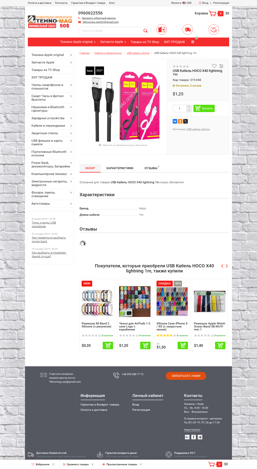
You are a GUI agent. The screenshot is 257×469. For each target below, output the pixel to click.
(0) (99, 335)
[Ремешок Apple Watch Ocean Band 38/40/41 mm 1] (209, 301)
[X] (185, 121)
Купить (207, 108)
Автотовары (40, 203)
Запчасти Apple (111, 42)
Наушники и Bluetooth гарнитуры (47, 108)
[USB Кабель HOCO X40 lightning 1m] (123, 104)
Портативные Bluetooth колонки (48, 153)
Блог (112, 2)
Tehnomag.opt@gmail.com (65, 381)
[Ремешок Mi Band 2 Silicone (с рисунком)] (97, 301)
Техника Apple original (76, 42)
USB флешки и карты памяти (47, 142)
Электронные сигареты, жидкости (49, 183)
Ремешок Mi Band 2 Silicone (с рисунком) (96, 325)
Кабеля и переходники (48, 125)
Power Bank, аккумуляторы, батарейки (50, 164)
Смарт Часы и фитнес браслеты (47, 97)
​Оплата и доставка (39, 2)
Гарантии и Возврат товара (88, 2)
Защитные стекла (44, 133)
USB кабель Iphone (138, 52)
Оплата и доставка (94, 410)
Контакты (61, 2)
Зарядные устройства (47, 118)
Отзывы (151, 167)
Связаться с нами (186, 376)
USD (181, 2)
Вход (205, 2)
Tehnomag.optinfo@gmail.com (100, 21)
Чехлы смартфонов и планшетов (47, 86)
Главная (85, 52)
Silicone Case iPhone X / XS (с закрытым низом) (172, 326)
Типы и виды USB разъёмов (44, 224)
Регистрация (221, 2)
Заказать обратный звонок (99, 18)
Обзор (90, 168)
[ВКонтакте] (175, 121)
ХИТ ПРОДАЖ (174, 42)
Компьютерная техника (49, 174)
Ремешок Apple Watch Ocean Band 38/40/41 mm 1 (209, 326)
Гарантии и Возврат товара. (100, 404)
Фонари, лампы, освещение (43, 194)
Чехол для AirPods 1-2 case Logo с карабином (134, 326)
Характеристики (119, 168)
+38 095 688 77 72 (133, 374)
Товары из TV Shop (145, 42)
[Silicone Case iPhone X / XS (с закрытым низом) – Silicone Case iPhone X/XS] (172, 301)
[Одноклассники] (180, 121)
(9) (174, 335)
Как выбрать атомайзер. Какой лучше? (49, 254)
